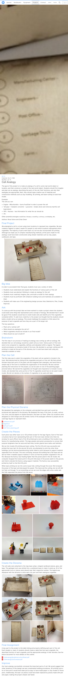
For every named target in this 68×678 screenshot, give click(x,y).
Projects (35, 2)
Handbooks (17, 2)
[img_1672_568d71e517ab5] (48, 585)
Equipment (26, 2)
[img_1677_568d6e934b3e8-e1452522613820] (13, 389)
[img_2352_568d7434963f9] (17, 525)
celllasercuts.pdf (9, 421)
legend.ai (7, 424)
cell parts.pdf (8, 426)
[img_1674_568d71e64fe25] (48, 609)
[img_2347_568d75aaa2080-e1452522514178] (55, 631)
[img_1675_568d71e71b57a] (16, 631)
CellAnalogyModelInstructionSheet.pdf (16, 657)
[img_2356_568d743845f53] (48, 525)
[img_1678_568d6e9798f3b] (43, 389)
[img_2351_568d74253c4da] (51, 505)
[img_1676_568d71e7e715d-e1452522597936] (39, 631)
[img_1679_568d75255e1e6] (48, 548)
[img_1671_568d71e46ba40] (17, 585)
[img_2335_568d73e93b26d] (16, 485)
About (49, 2)
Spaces (9, 2)
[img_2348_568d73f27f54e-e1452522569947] (55, 485)
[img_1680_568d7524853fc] (17, 548)
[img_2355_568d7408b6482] (27, 505)
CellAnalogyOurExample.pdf (13, 659)
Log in (65, 2)
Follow (55, 2)
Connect (43, 2)
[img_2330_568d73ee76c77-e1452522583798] (39, 485)
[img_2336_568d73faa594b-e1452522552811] (8, 505)
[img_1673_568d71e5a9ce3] (17, 609)
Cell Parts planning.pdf (11, 428)
